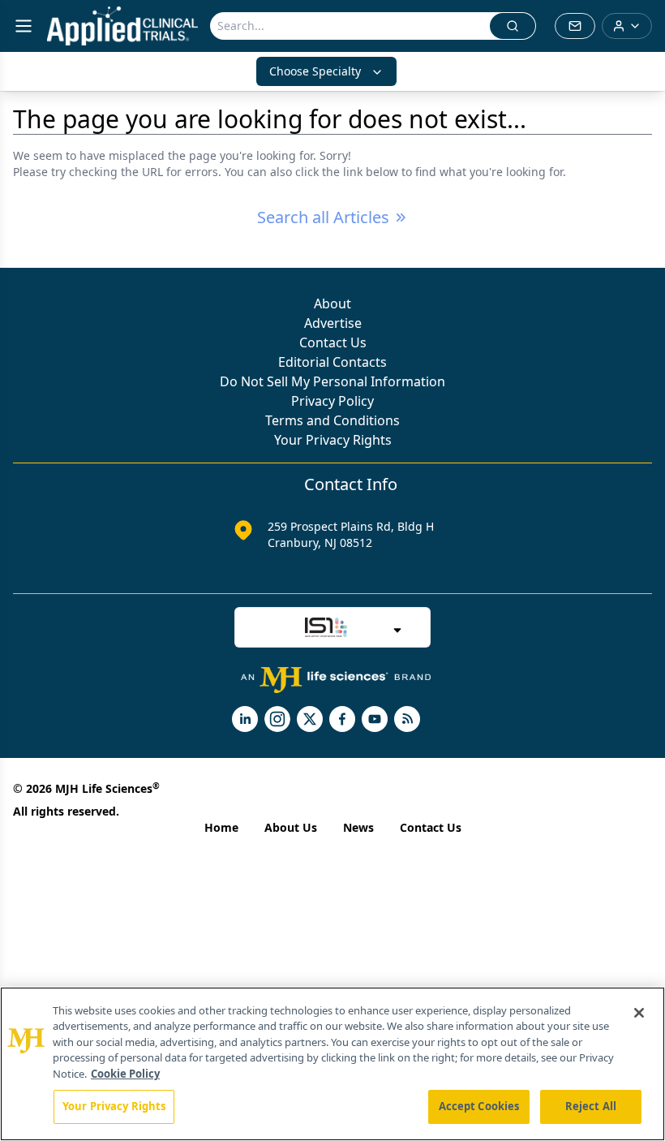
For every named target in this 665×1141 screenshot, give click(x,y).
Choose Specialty (315, 71)
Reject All (590, 1106)
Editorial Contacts (332, 362)
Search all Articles (323, 217)
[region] (332, 1064)
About (332, 303)
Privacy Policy (332, 401)
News (358, 827)
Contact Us (333, 342)
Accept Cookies (479, 1106)
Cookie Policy (125, 1073)
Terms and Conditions (332, 420)
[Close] (639, 1013)
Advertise (333, 323)
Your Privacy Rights (333, 440)
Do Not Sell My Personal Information (332, 381)
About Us (290, 827)
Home (221, 827)
